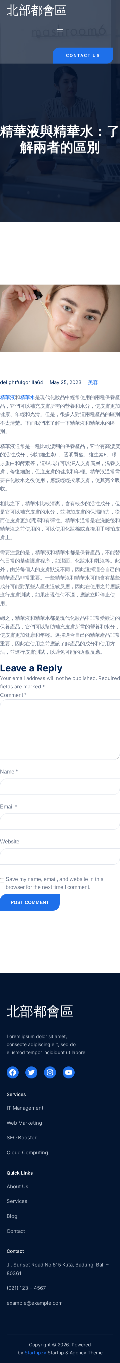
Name (9, 772)
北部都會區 (37, 10)
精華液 (7, 397)
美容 (93, 382)
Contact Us (83, 55)
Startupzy (35, 1352)
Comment (13, 695)
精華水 (27, 397)
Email (8, 806)
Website (9, 841)
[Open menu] (60, 31)
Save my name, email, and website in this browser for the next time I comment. (54, 883)
